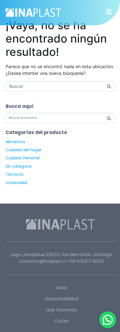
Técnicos (14, 174)
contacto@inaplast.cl (42, 261)
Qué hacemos (61, 310)
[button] (107, 319)
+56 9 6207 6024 (86, 261)
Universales (16, 182)
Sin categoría (19, 166)
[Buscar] (108, 118)
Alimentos (15, 142)
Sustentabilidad (61, 299)
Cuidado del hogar (24, 150)
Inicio (61, 287)
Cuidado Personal (23, 158)
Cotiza (61, 321)
